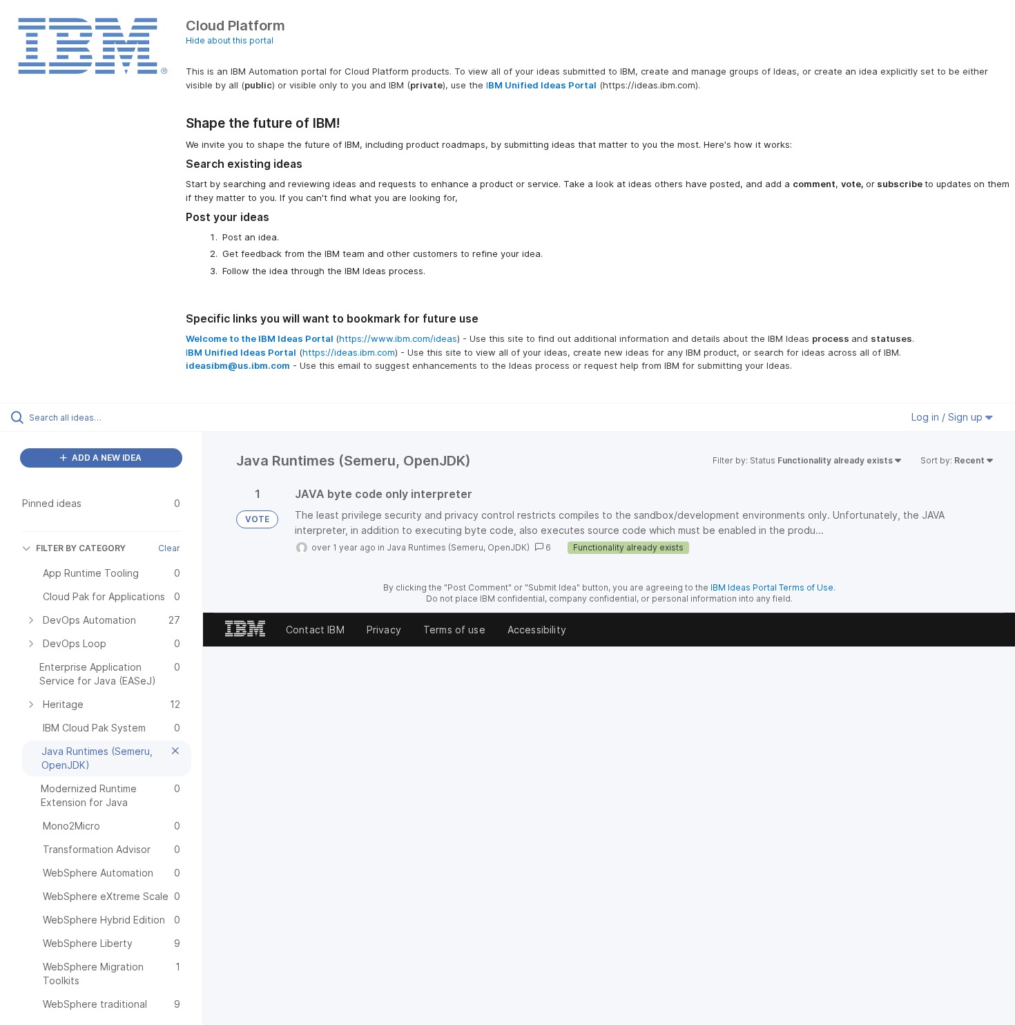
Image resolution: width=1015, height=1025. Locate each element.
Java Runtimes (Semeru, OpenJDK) (458, 547)
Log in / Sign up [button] (948, 417)
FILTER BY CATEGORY (81, 548)
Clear (169, 548)
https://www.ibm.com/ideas (398, 338)
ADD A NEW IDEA (106, 457)
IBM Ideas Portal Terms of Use (771, 587)
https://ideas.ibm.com (348, 352)
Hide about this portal (229, 40)
